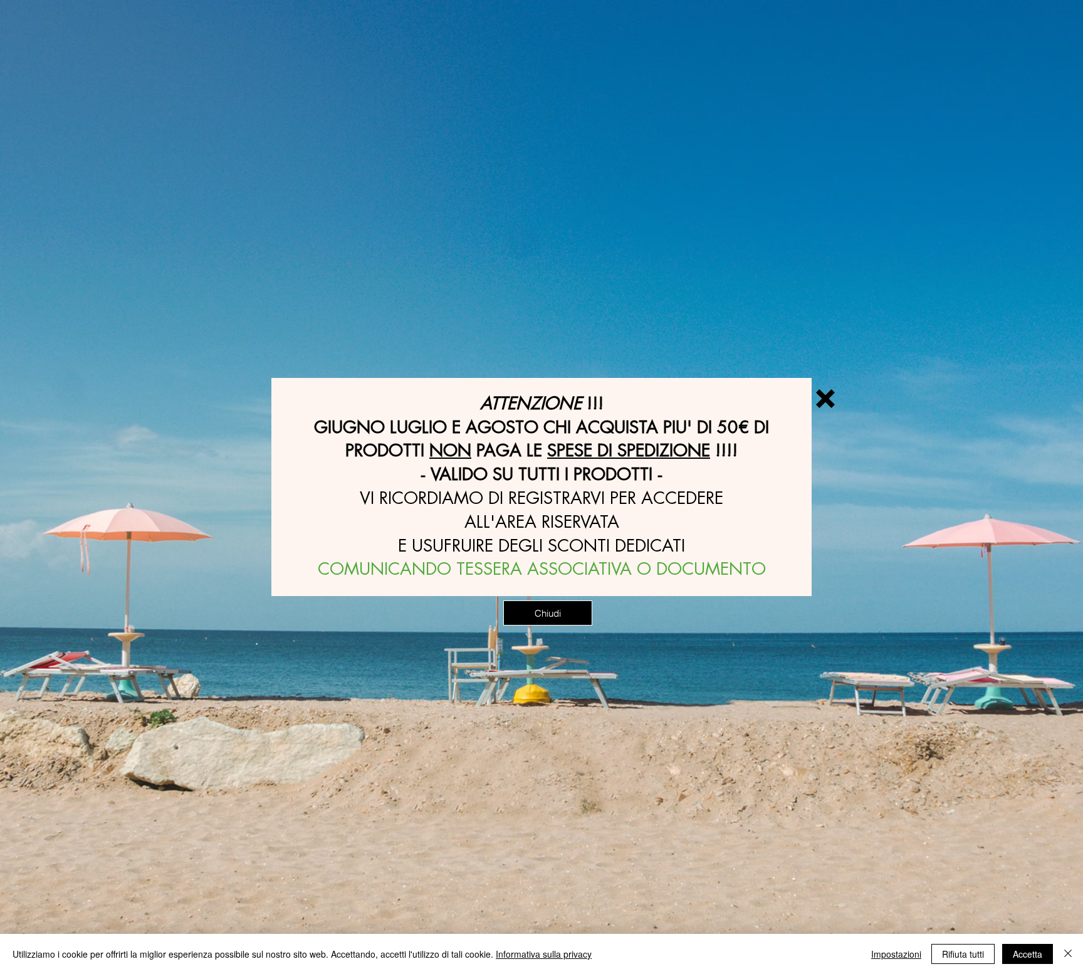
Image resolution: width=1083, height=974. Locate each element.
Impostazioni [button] (896, 954)
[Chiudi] (1067, 954)
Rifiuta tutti (963, 954)
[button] (825, 398)
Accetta (1027, 954)
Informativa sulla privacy (544, 954)
